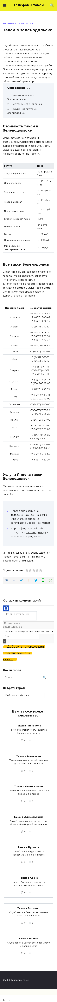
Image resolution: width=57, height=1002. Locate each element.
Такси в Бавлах (28, 938)
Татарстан (27, 23)
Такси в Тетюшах (28, 908)
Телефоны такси (28, 5)
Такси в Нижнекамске (28, 786)
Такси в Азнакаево (28, 756)
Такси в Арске (28, 877)
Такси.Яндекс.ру (36, 532)
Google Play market (38, 522)
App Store (17, 518)
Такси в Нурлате (28, 847)
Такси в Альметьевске (28, 816)
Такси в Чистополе (28, 725)
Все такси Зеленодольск (27, 104)
